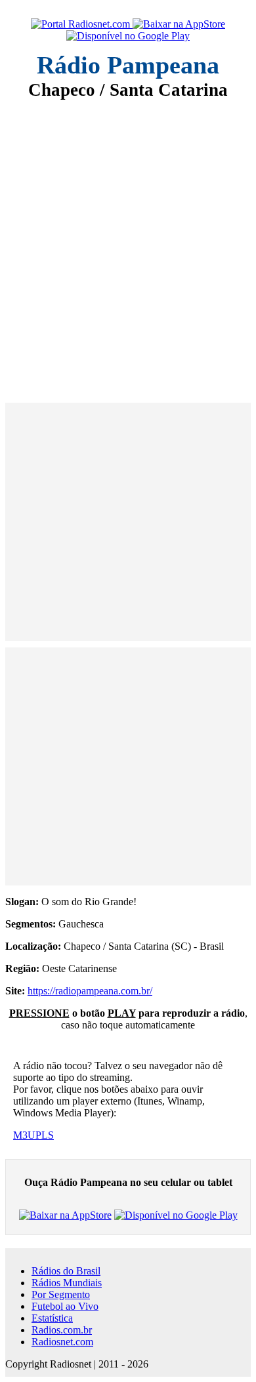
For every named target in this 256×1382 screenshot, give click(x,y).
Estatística (52, 1318)
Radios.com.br (62, 1329)
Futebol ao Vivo (65, 1306)
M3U (24, 1135)
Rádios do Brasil (66, 1270)
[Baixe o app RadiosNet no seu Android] (128, 36)
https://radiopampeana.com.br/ (90, 990)
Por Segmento (61, 1294)
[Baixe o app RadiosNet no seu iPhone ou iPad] (179, 24)
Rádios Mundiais (67, 1282)
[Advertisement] (128, 242)
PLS (44, 1135)
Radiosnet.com (62, 1341)
